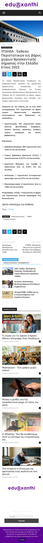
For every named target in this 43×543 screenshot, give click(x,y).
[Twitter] (9, 74)
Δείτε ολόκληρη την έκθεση (18, 204)
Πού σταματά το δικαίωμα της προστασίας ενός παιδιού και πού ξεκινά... (19, 471)
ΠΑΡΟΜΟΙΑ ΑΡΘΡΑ (10, 260)
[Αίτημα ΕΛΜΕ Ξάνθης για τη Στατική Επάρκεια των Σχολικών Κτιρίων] (7, 295)
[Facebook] (4, 74)
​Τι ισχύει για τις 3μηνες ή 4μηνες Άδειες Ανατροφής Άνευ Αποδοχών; (21, 337)
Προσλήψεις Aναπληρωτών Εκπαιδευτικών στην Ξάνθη (9, 248)
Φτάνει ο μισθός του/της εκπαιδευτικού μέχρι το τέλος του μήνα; (20, 402)
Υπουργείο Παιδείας (14, 44)
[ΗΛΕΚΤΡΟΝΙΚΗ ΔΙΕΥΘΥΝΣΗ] (14, 74)
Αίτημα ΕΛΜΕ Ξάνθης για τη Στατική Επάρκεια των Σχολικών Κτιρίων (26, 294)
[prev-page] (3, 302)
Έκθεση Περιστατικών (18, 216)
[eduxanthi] (21, 5)
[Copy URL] (24, 74)
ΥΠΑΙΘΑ (11, 209)
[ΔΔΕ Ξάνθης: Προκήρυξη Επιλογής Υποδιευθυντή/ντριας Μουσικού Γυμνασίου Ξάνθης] (7, 271)
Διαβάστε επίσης (10, 309)
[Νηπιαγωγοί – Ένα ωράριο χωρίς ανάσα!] (21, 355)
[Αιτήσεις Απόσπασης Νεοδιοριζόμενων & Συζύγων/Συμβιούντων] (7, 284)
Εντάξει (22, 540)
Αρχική (3, 44)
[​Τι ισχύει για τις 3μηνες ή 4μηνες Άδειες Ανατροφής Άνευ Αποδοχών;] (21, 323)
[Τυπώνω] (19, 74)
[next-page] (7, 302)
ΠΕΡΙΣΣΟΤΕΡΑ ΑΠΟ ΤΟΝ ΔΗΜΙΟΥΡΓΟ (16, 263)
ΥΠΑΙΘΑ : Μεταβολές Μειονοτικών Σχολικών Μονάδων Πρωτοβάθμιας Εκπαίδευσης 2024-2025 (31, 248)
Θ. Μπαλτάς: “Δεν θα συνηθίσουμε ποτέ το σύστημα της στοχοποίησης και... (20, 437)
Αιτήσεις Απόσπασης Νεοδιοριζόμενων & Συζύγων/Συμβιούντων (27, 284)
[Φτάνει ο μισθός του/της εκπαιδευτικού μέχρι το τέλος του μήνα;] (21, 387)
